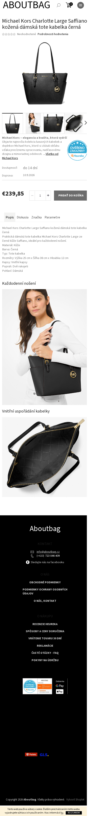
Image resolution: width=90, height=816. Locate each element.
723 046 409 (52, 556)
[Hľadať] (58, 5)
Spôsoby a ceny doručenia (45, 631)
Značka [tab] (36, 217)
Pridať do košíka (71, 195)
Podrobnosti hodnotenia (53, 34)
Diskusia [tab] (22, 217)
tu (62, 813)
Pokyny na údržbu (45, 660)
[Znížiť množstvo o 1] (32, 195)
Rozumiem (74, 813)
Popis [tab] (10, 217)
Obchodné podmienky (45, 583)
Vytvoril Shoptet (75, 800)
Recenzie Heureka (45, 624)
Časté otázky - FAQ (45, 653)
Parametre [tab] (52, 217)
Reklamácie (45, 646)
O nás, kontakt (45, 601)
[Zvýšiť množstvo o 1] (48, 195)
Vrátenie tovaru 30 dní (45, 639)
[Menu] (80, 5)
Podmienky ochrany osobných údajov (45, 592)
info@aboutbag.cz (48, 552)
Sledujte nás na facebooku (47, 562)
